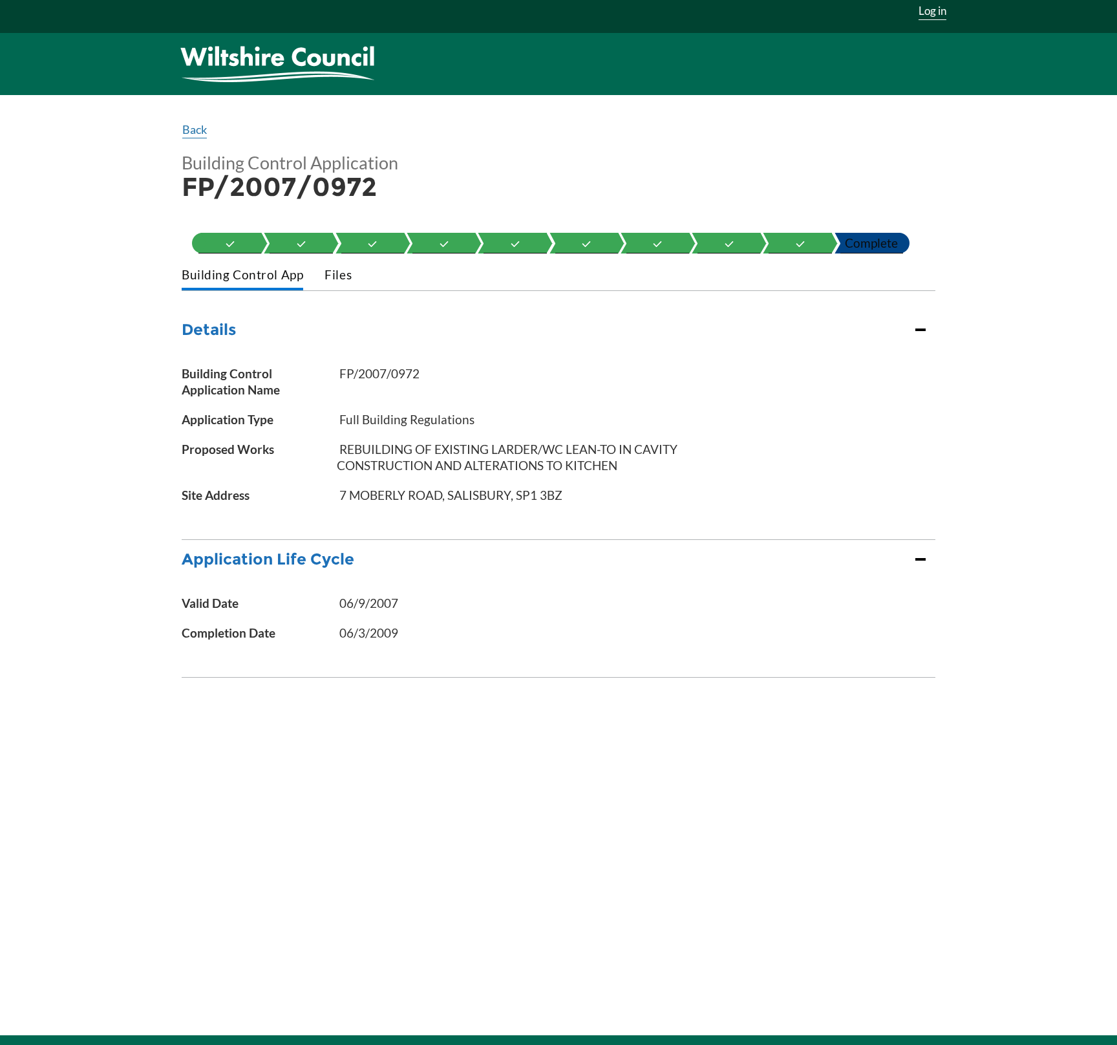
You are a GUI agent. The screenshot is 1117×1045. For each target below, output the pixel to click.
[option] (229, 243)
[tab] (242, 275)
